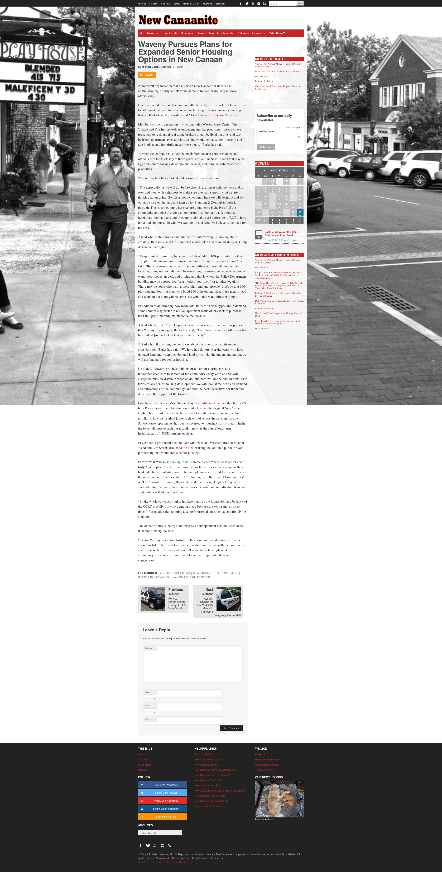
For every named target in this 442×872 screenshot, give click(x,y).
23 (258, 212)
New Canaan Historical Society (211, 801)
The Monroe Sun (264, 770)
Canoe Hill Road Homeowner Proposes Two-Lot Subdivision (277, 87)
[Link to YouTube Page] (253, 3)
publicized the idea (213, 403)
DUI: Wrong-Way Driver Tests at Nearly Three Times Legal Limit (279, 302)
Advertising (207, 3)
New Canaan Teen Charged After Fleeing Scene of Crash (278, 314)
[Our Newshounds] (279, 799)
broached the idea (181, 447)
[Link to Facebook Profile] (241, 3)
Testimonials (220, 3)
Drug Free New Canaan (207, 806)
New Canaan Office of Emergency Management (221, 790)
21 (293, 204)
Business (187, 33)
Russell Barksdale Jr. (153, 577)
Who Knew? (277, 33)
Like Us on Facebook (166, 784)
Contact (177, 3)
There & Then (205, 33)
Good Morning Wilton (266, 764)
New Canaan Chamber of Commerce (215, 770)
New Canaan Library (206, 764)
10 (265, 196)
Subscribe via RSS (166, 816)
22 (300, 204)
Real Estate (169, 33)
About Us (142, 3)
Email (150, 706)
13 (286, 196)
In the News (166, 3)
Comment (148, 648)
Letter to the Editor (264, 81)
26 (279, 212)
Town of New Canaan (206, 754)
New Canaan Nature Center (210, 795)
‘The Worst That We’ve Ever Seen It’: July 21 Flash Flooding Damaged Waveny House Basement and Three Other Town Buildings (278, 285)
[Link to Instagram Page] (259, 3)
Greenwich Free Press (267, 759)
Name (150, 693)
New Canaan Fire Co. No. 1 (210, 780)
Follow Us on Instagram (166, 808)
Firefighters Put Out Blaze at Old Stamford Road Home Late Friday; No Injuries (277, 322)
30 (286, 181)
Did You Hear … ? (263, 76)
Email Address (278, 131)
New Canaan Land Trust (208, 785)
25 (272, 212)
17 (265, 204)
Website (148, 719)
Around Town (169, 573)
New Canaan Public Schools (210, 759)
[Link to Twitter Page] (247, 3)
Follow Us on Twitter (166, 792)
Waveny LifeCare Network (218, 115)
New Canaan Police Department (215, 573)
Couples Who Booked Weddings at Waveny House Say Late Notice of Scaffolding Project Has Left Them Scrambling (278, 275)
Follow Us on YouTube (166, 800)
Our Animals (225, 33)
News (151, 33)
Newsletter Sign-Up (191, 3)
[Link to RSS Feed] (265, 3)
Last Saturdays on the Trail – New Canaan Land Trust (282, 233)
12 (279, 196)
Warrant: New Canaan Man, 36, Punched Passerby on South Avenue (278, 65)
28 (272, 181)
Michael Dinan (150, 66)
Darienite (260, 754)
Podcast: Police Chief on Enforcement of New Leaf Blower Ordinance (278, 294)
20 (286, 204)
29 (300, 212)
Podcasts (243, 33)
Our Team (153, 3)
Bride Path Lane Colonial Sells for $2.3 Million (277, 71)
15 (300, 196)
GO (300, 3)
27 (265, 181)
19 (279, 204)
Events (257, 33)
